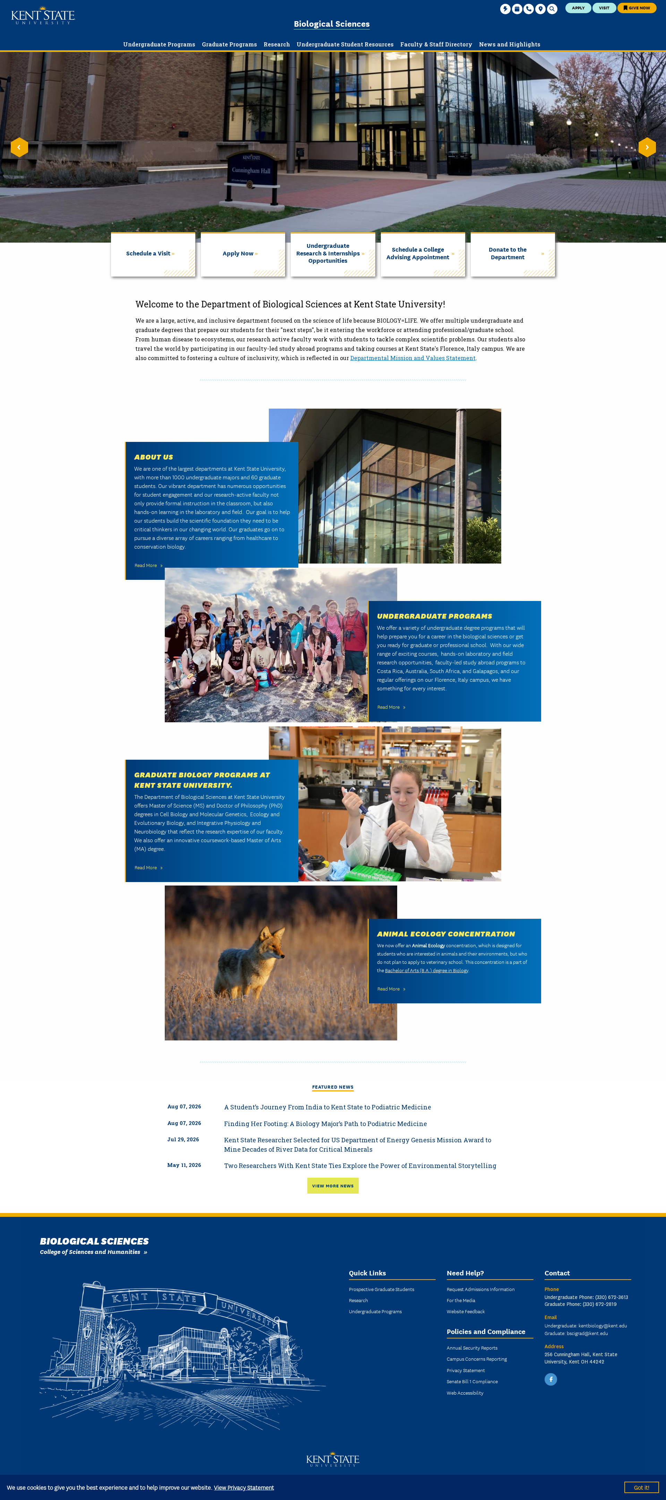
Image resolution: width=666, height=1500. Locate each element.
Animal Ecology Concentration (446, 933)
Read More (146, 565)
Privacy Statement (466, 1370)
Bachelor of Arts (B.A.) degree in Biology (426, 970)
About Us (153, 456)
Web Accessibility (465, 1392)
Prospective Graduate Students (381, 1289)
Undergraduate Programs (435, 615)
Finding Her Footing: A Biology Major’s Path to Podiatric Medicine (325, 1123)
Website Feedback (466, 1311)
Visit (604, 7)
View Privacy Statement (244, 1487)
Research (358, 1300)
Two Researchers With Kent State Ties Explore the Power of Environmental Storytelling (360, 1165)
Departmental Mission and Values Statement (413, 357)
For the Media (461, 1300)
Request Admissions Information (481, 1289)
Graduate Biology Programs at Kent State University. (202, 779)
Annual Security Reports (472, 1347)
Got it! (641, 1487)
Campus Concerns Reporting (477, 1358)
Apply (578, 7)
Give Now (639, 7)
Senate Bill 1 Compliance (472, 1381)
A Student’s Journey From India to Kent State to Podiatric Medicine (327, 1107)
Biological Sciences (332, 23)
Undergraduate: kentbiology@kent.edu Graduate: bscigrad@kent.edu (586, 1329)
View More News (333, 1185)
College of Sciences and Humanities (90, 1251)
